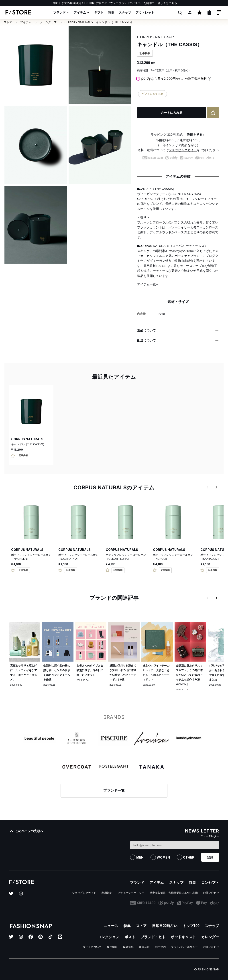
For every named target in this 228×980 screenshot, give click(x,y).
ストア (8, 22)
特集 (111, 12)
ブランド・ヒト (153, 937)
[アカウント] (189, 12)
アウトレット (145, 12)
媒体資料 (128, 947)
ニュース (111, 926)
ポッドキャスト (183, 937)
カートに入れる (172, 112)
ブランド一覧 (114, 790)
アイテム (80, 12)
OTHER (188, 857)
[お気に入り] (199, 12)
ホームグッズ (48, 22)
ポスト (130, 937)
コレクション (108, 937)
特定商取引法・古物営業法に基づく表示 (174, 892)
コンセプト (210, 882)
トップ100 (191, 926)
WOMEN (163, 857)
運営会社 (144, 947)
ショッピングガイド (183, 150)
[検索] (179, 12)
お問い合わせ (211, 892)
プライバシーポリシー (131, 892)
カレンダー (210, 937)
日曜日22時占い (164, 926)
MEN (140, 857)
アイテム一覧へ (148, 284)
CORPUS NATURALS (79, 22)
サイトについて (92, 947)
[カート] (209, 12)
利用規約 (107, 892)
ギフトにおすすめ (152, 93)
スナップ (125, 12)
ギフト (99, 12)
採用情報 (112, 947)
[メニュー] (219, 12)
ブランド (59, 12)
